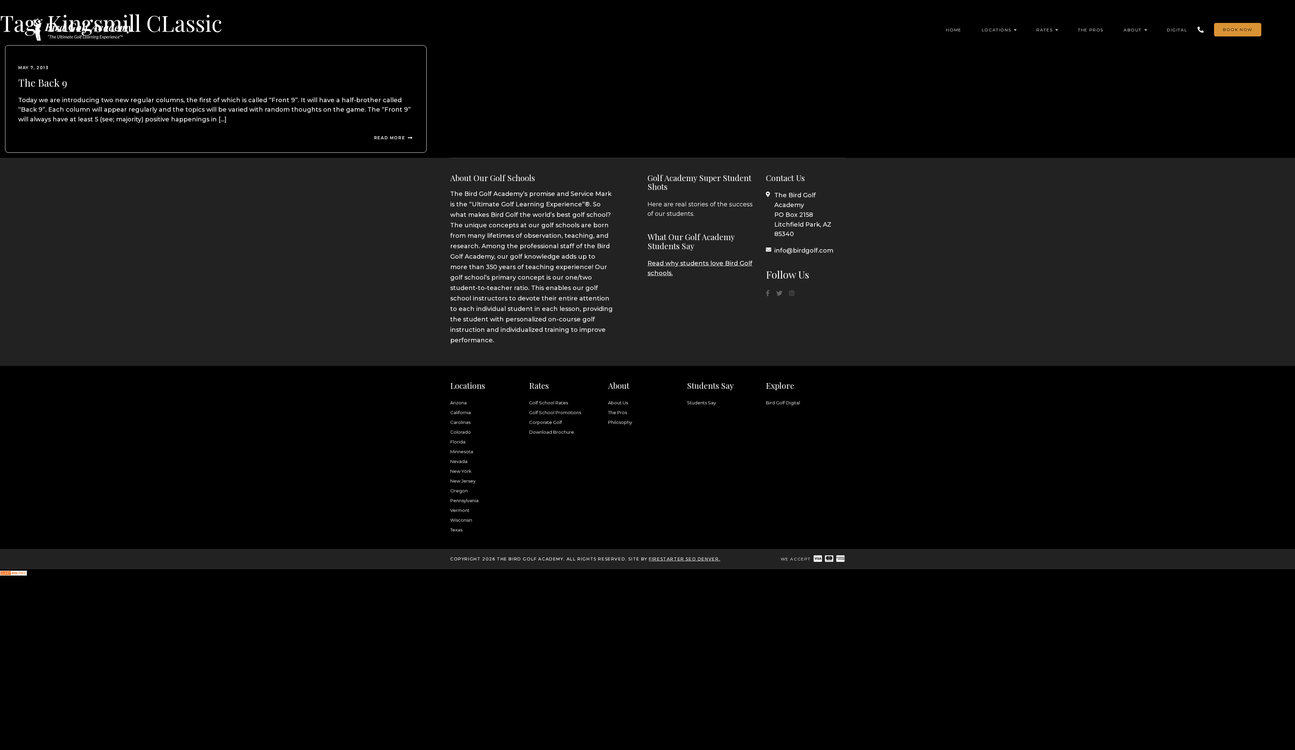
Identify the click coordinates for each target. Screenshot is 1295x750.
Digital (1177, 29)
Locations (996, 29)
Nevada (458, 461)
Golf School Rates (548, 402)
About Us (618, 402)
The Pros (1090, 29)
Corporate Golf (545, 422)
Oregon (459, 490)
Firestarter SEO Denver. (684, 558)
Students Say (701, 402)
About (1133, 29)
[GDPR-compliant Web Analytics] (13, 574)
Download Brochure (551, 432)
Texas (456, 529)
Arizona (458, 402)
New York (460, 471)
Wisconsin (461, 520)
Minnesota (461, 451)
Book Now (1238, 29)
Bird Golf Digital (783, 402)
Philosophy (620, 422)
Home (953, 29)
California (460, 412)
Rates (1044, 29)
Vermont (459, 510)
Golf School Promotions (555, 412)
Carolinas (460, 422)
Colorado (460, 432)
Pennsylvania (464, 500)
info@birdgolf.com (803, 250)
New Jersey (463, 481)
